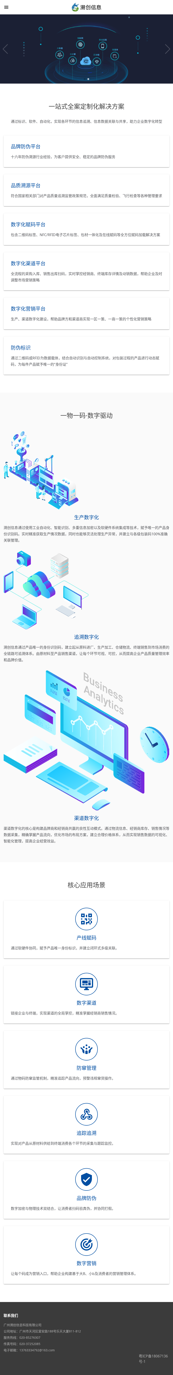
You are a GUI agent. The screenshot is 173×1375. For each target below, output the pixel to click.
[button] (5, 49)
